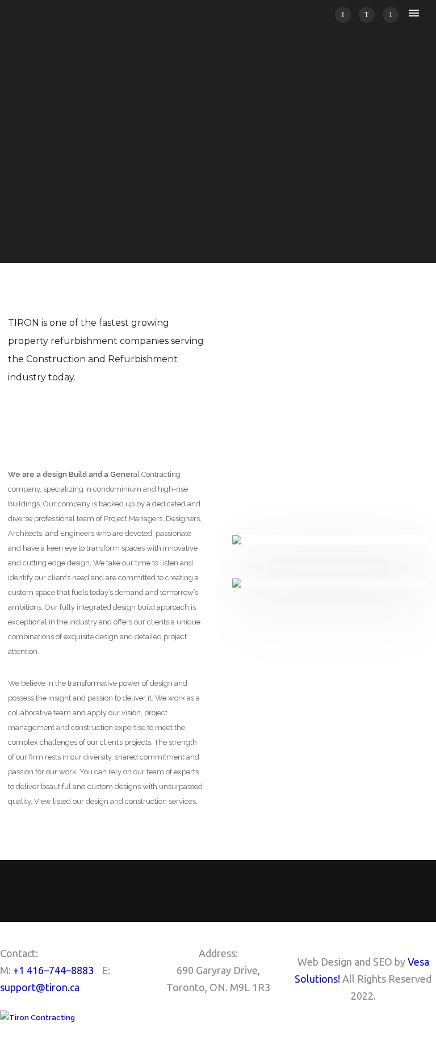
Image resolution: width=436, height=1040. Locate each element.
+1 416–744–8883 (53, 970)
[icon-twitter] (369, 15)
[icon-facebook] (346, 15)
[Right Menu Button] (431, 1032)
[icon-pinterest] (391, 15)
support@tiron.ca (39, 987)
